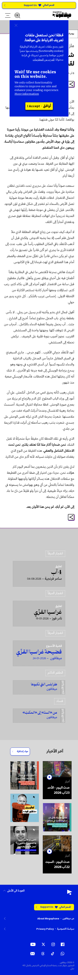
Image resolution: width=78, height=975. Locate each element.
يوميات (70, 33)
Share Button (71, 84)
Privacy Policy (45, 929)
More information (27, 94)
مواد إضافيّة (22, 751)
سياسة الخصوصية (65, 929)
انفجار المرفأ (55, 553)
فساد (59, 701)
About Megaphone (48, 918)
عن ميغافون (68, 918)
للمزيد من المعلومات (44, 60)
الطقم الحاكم (55, 672)
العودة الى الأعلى (16, 891)
